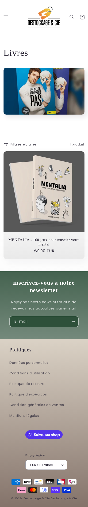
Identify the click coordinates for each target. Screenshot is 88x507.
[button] (6, 17)
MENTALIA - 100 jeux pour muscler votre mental (44, 242)
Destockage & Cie (36, 498)
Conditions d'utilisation (29, 373)
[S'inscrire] (73, 321)
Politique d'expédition (28, 394)
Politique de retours (26, 383)
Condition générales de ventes (36, 405)
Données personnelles (28, 362)
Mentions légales (24, 415)
